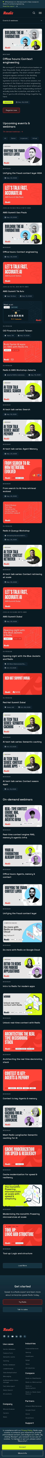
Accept (22, 1447)
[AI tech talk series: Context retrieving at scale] (22, 564)
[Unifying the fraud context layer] (22, 900)
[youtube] (12, 1336)
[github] (4, 1336)
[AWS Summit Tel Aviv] (22, 280)
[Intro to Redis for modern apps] (22, 973)
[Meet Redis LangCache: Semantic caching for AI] (22, 1123)
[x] (24, 1336)
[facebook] (8, 1336)
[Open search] (34, 13)
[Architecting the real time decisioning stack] (22, 1048)
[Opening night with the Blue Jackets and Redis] (22, 648)
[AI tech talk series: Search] (22, 398)
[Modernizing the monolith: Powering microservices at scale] (22, 1202)
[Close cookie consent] (41, 1431)
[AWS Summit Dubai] (22, 605)
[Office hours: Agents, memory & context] (22, 863)
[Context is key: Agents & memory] (22, 1085)
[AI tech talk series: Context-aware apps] (22, 771)
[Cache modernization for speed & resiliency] (22, 1163)
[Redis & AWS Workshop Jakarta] (22, 359)
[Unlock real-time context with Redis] (22, 1009)
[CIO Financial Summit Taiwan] (22, 319)
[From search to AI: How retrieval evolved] (22, 478)
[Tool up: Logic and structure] (22, 1240)
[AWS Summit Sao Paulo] (22, 201)
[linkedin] (16, 1336)
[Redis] (8, 13)
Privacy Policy (26, 1430)
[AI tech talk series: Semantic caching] (22, 730)
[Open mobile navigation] (40, 13)
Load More (22, 1265)
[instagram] (20, 1336)
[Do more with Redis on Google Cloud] (22, 936)
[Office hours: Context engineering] (22, 240)
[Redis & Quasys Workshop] (22, 521)
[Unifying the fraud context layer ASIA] (22, 162)
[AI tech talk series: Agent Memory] (22, 437)
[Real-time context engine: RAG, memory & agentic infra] (22, 823)
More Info (22, 1453)
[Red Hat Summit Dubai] (22, 691)
